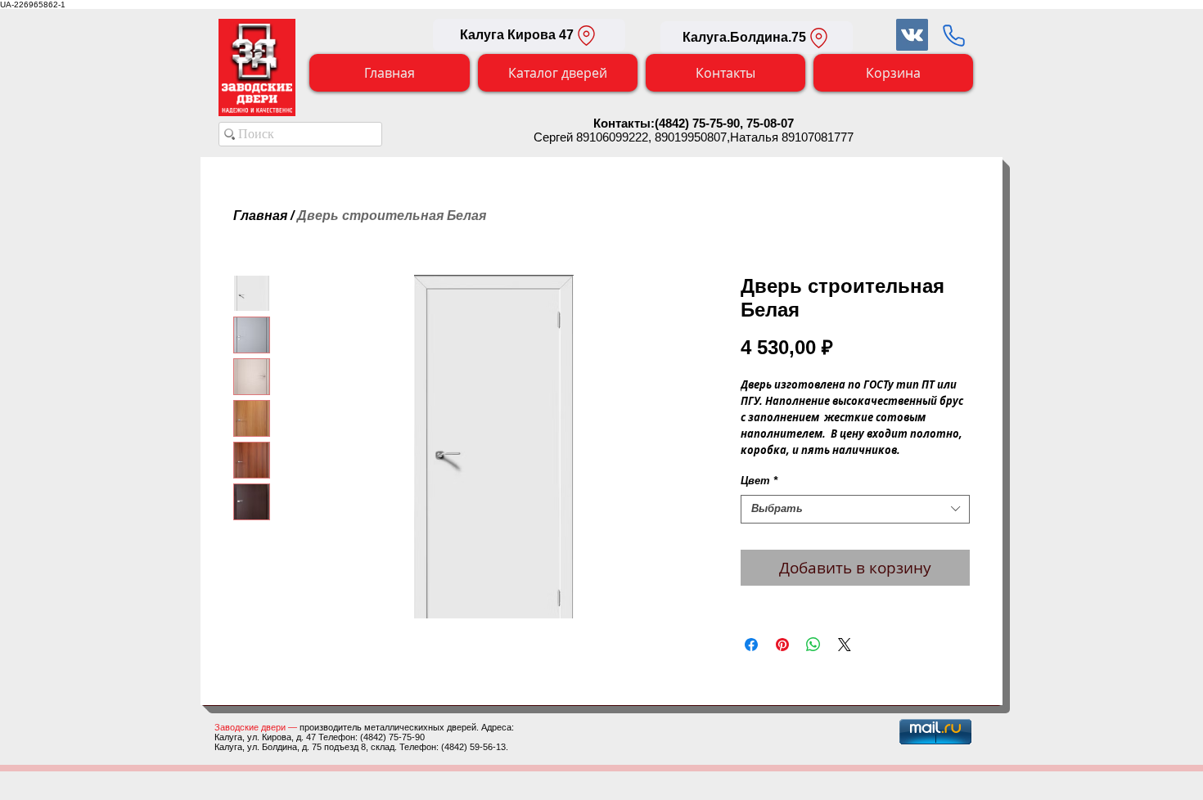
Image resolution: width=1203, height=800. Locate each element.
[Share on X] (844, 644)
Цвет (759, 480)
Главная (260, 215)
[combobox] (855, 509)
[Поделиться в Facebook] (751, 644)
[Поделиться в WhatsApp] (813, 644)
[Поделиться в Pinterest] (782, 644)
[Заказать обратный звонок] (953, 35)
